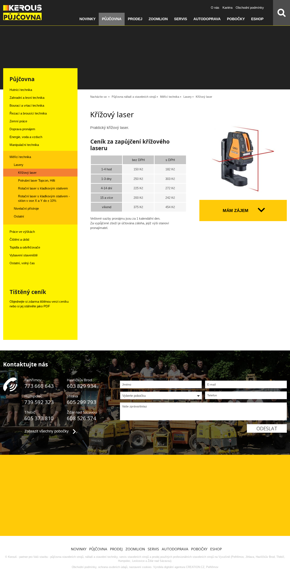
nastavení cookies (140, 567)
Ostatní (19, 216)
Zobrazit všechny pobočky (46, 431)
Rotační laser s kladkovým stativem (43, 188)
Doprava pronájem (22, 129)
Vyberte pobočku (134, 395)
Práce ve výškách (22, 231)
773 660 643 (39, 385)
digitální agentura (174, 567)
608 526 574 (81, 418)
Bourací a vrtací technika (27, 105)
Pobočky (236, 19)
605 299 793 (81, 401)
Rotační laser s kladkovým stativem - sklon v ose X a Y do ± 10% (44, 198)
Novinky (87, 19)
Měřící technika (20, 157)
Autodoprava (207, 19)
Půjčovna (111, 19)
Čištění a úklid (19, 239)
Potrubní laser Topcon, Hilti (36, 180)
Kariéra (227, 7)
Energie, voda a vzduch (26, 137)
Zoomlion (158, 19)
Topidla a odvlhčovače (25, 247)
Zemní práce (18, 121)
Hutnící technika (21, 90)
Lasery (18, 165)
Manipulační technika (24, 145)
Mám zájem (235, 210)
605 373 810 (39, 418)
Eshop (257, 19)
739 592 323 (39, 401)
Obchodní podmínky (250, 7)
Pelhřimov (212, 567)
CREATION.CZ (195, 567)
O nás (215, 7)
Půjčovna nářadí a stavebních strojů (134, 96)
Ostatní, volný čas (22, 263)
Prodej (135, 19)
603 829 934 (81, 385)
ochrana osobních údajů (112, 567)
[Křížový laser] (243, 159)
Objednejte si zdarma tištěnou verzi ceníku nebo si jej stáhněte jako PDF (39, 304)
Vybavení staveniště (24, 255)
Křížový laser (27, 172)
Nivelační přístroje (26, 208)
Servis (180, 19)
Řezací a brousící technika (28, 113)
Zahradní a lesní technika (27, 97)
